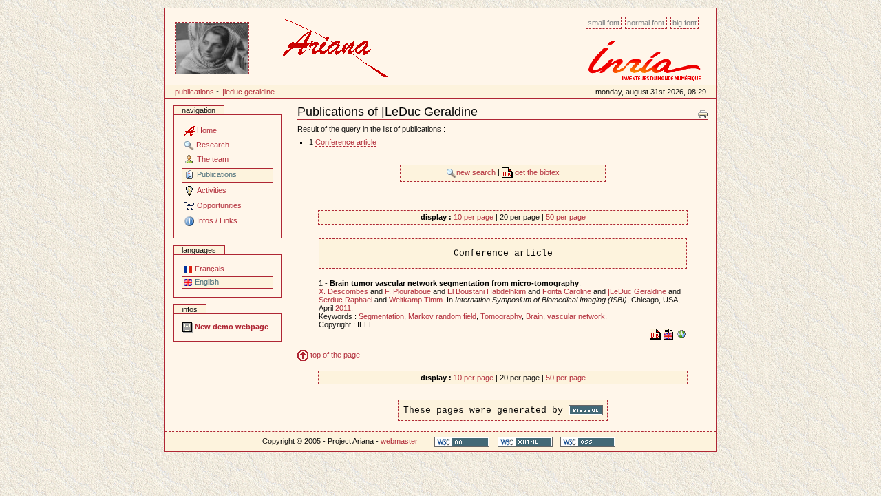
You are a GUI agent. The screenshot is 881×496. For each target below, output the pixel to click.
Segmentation (381, 316)
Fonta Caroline (566, 291)
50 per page (566, 217)
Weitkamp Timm (416, 300)
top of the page (334, 355)
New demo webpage (230, 326)
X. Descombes (343, 291)
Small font (603, 23)
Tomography (501, 316)
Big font (684, 23)
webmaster (399, 441)
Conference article (345, 142)
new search (477, 172)
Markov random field (442, 316)
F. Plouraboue (408, 291)
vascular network (576, 316)
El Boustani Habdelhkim (486, 291)
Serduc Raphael (345, 300)
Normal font (645, 23)
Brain (534, 316)
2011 (343, 308)
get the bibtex (536, 172)
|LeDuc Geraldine (248, 91)
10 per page (473, 217)
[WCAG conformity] (461, 441)
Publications (194, 91)
